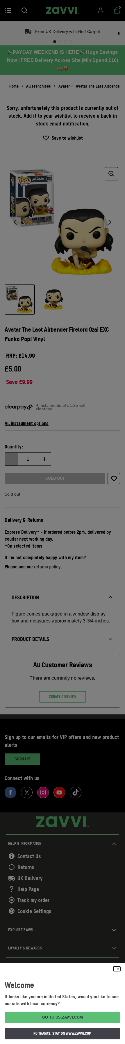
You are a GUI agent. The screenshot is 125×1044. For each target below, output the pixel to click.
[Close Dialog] (116, 969)
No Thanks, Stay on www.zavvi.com (62, 1033)
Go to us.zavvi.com (62, 1017)
